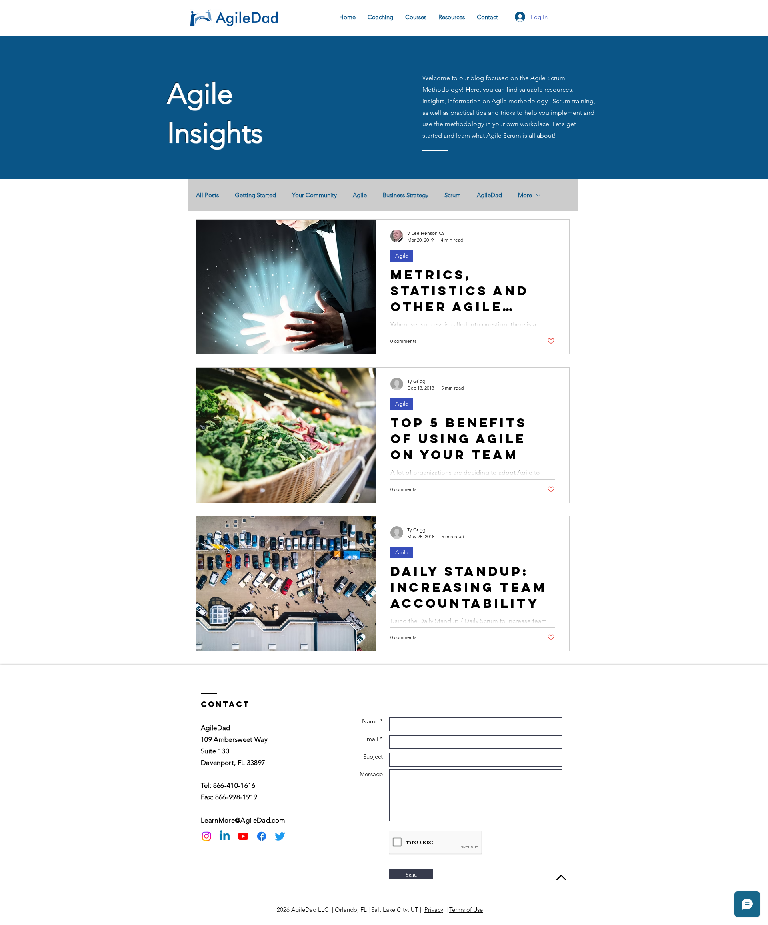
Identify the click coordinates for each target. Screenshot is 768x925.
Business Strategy (405, 195)
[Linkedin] (225, 836)
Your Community (314, 195)
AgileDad (489, 195)
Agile (360, 195)
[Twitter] (280, 836)
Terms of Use (466, 909)
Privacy (433, 909)
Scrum (452, 195)
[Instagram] (206, 836)
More (525, 195)
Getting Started (255, 195)
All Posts (207, 195)
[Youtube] (243, 836)
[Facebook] (262, 836)
